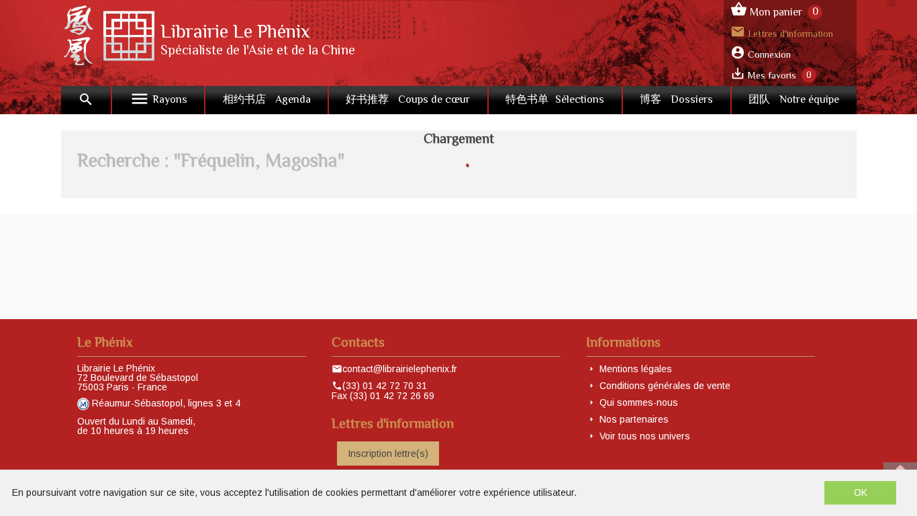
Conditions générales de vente (664, 385)
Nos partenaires (634, 419)
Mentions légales (635, 368)
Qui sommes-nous (638, 402)
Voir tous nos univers (644, 436)
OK (860, 492)
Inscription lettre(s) (388, 453)
